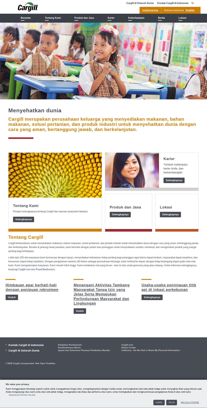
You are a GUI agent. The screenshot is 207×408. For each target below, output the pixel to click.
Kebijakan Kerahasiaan (70, 345)
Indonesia (150, 10)
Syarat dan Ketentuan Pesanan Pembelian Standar (84, 350)
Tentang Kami (53, 18)
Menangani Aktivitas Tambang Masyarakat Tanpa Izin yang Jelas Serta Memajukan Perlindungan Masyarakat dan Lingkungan (102, 294)
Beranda (26, 18)
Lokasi (182, 18)
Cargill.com (24, 269)
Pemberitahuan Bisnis (69, 347)
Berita (161, 18)
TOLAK (172, 402)
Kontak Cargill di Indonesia (172, 3)
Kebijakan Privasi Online (22, 395)
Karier (111, 18)
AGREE (159, 402)
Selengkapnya (23, 219)
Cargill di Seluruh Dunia (140, 3)
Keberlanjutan (136, 18)
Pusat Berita (42, 269)
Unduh (12, 297)
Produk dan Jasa (84, 18)
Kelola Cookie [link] (128, 347)
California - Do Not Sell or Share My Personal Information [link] (150, 350)
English (190, 10)
